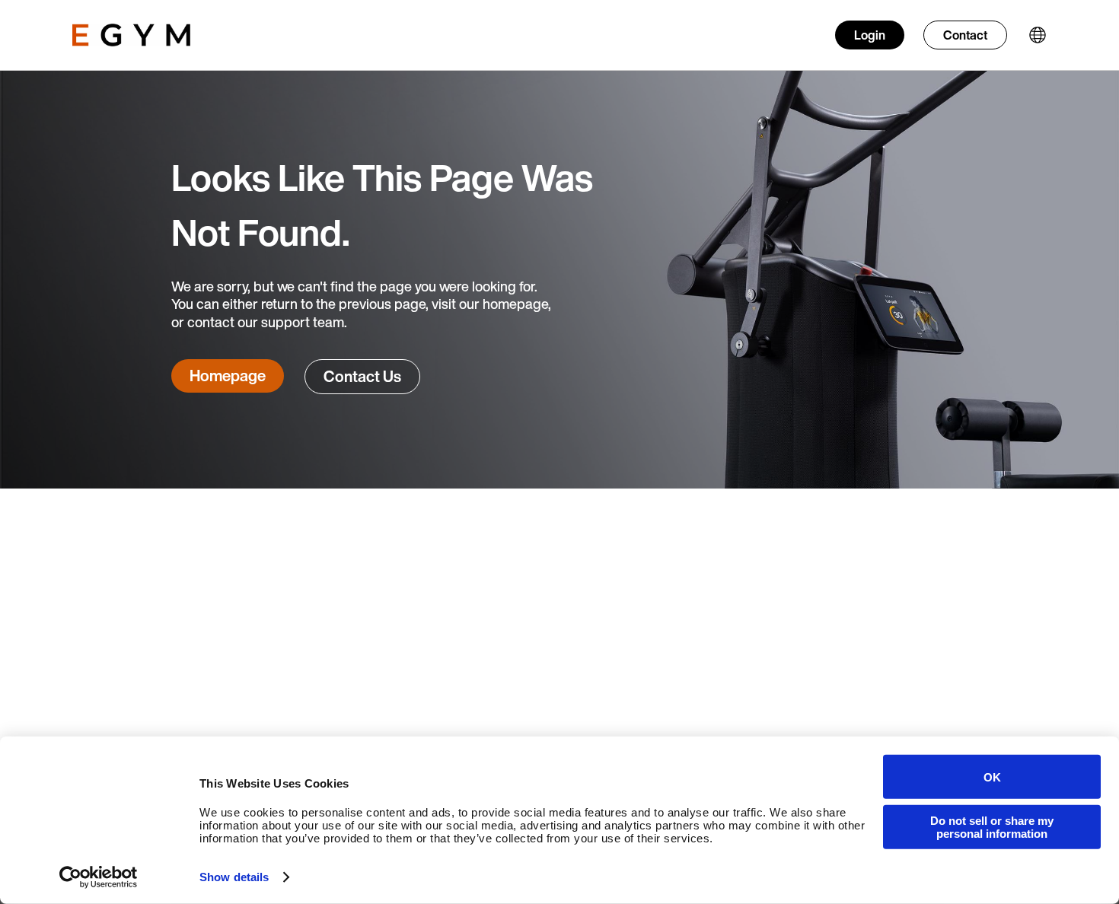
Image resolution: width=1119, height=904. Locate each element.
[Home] (131, 35)
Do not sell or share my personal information (992, 826)
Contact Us (362, 376)
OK (992, 776)
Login (869, 35)
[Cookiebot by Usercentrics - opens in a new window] (98, 877)
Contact (965, 35)
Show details (234, 877)
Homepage (228, 375)
